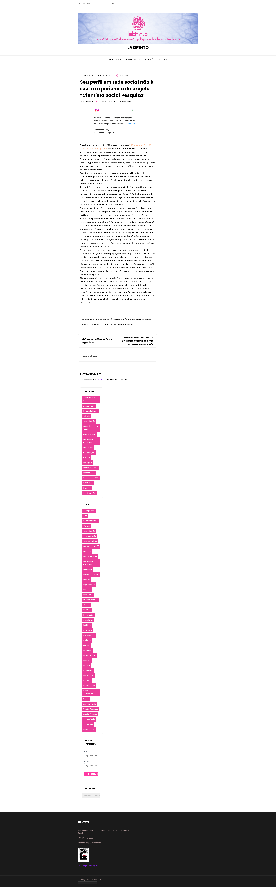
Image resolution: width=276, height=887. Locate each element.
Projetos (86, 488)
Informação (88, 615)
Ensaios (86, 574)
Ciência (86, 416)
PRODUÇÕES (149, 59)
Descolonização (90, 556)
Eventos (86, 579)
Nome (86, 761)
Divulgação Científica (106, 75)
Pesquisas (87, 478)
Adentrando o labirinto (89, 399)
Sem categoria (89, 704)
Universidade (88, 729)
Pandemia (87, 650)
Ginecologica (88, 452)
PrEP (96, 478)
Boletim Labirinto (90, 411)
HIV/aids (86, 610)
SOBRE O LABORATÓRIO (127, 59)
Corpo (86, 546)
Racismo (87, 680)
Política (86, 665)
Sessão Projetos (90, 714)
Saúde (86, 699)
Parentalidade (89, 655)
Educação (87, 569)
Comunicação (88, 75)
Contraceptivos (90, 541)
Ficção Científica (90, 600)
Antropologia (88, 406)
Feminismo (88, 447)
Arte (85, 516)
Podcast (86, 660)
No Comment (125, 101)
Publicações (88, 675)
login (100, 379)
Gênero (86, 457)
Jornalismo (88, 620)
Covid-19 (95, 546)
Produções (87, 483)
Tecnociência (89, 719)
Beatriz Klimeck (86, 101)
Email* (87, 751)
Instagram (87, 462)
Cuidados (87, 551)
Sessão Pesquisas (90, 709)
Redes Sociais (89, 685)
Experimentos (89, 584)
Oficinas (86, 645)
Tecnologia (124, 75)
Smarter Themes (90, 883)
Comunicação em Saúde (90, 428)
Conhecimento (89, 434)
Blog (108, 59)
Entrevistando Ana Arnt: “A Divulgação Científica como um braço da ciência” (137, 341)
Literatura (87, 630)
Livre (96, 468)
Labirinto (138, 47)
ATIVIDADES (164, 59)
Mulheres (87, 640)
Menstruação (89, 473)
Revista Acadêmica (88, 692)
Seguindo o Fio (89, 493)
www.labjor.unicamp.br (88, 865)
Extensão (87, 589)
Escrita (95, 574)
